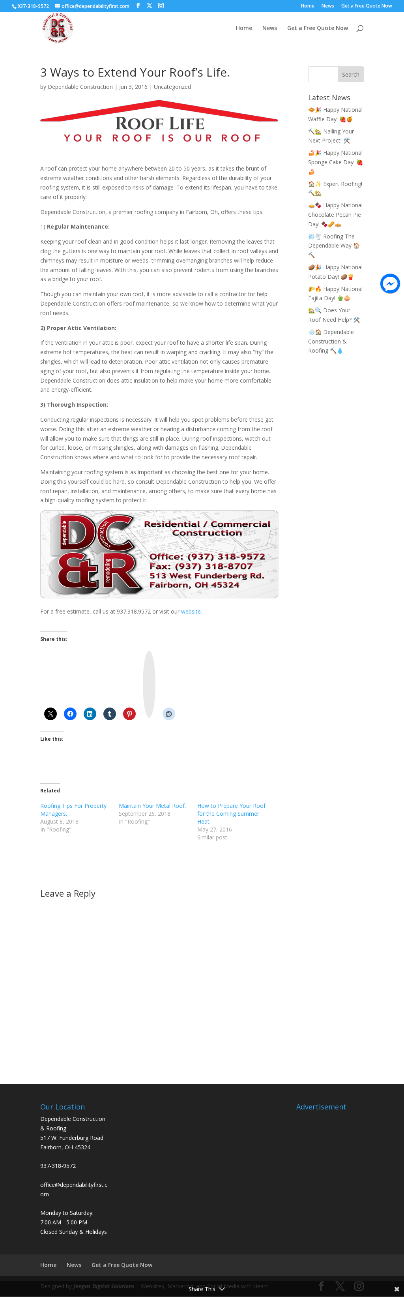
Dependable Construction (80, 86)
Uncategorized (172, 86)
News (328, 6)
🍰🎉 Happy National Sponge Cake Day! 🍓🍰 (335, 162)
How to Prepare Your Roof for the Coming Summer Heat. (231, 813)
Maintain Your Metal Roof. (152, 805)
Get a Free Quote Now (366, 6)
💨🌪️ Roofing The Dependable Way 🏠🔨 (334, 246)
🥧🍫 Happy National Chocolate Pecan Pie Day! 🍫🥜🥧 (335, 214)
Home (307, 6)
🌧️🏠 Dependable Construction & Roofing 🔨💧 (331, 341)
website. (191, 611)
